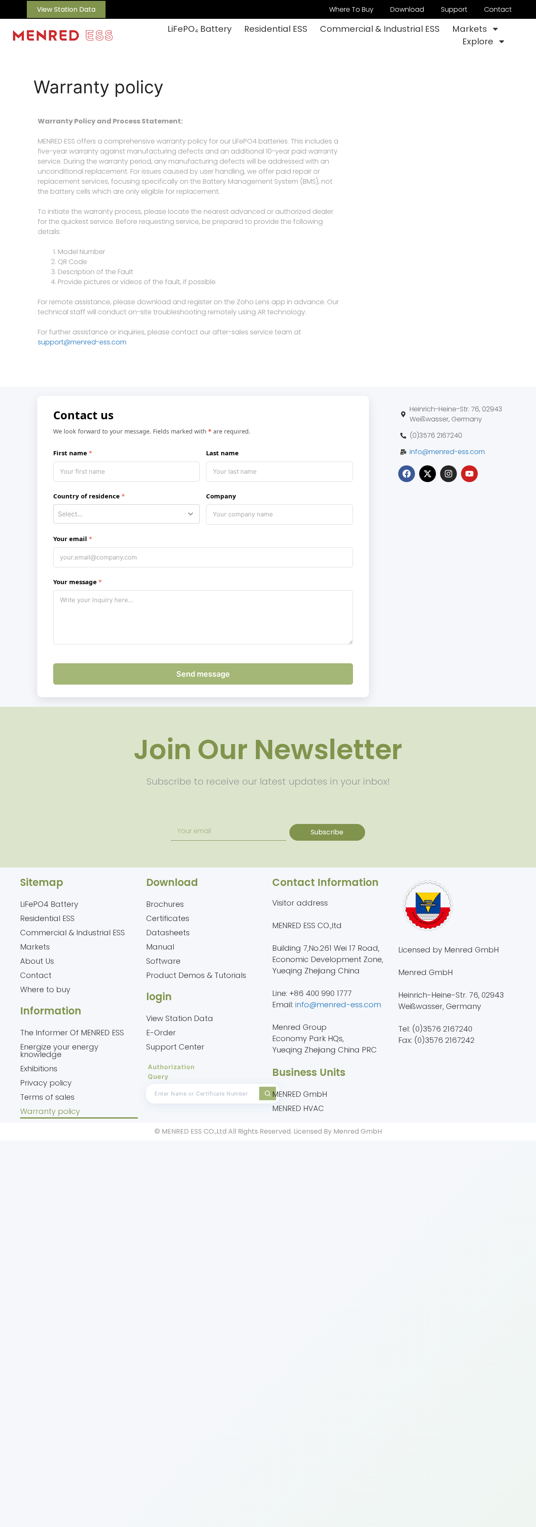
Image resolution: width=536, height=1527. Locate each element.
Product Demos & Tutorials (196, 975)
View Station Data (179, 1018)
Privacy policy (46, 1083)
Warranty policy (50, 1111)
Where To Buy (351, 9)
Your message (75, 581)
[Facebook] (406, 473)
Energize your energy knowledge (59, 1051)
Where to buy (45, 989)
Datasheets (168, 932)
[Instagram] (448, 473)
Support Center (175, 1047)
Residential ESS (275, 29)
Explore (477, 41)
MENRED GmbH (299, 1094)
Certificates (167, 918)
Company (221, 496)
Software (163, 961)
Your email (70, 538)
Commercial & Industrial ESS (380, 29)
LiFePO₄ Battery (200, 29)
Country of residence (86, 496)
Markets (469, 29)
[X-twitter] (427, 473)
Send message (203, 674)
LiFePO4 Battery (49, 904)
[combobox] (126, 514)
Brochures (165, 904)
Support (454, 9)
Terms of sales (47, 1097)
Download (407, 9)
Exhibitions (38, 1068)
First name (70, 453)
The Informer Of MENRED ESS (72, 1032)
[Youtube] (469, 473)
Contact (498, 9)
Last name (222, 453)
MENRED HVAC (298, 1108)
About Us (37, 961)
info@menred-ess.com (447, 452)
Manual (160, 947)
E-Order (161, 1032)
